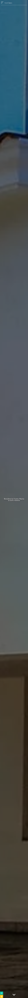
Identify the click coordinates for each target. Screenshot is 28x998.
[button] (2, 2)
